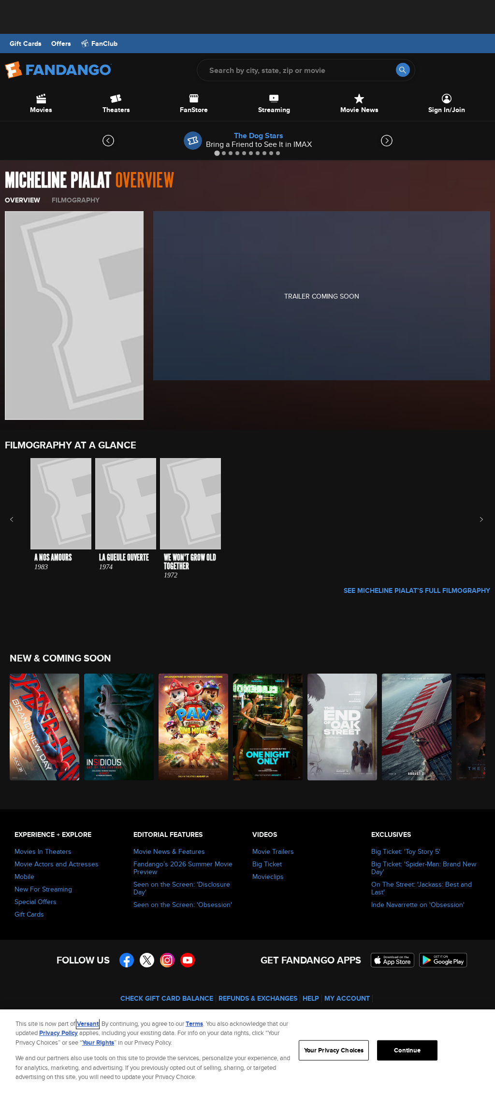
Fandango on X (147, 960)
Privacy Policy (58, 1032)
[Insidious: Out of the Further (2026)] (119, 727)
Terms (194, 1023)
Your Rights (98, 1042)
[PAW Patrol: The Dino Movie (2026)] (193, 727)
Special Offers (36, 901)
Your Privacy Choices (334, 1050)
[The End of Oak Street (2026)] (342, 727)
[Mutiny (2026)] (416, 727)
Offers (61, 43)
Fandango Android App (443, 960)
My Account (347, 998)
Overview (22, 200)
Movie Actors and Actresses (57, 864)
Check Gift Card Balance (166, 998)
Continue (407, 1050)
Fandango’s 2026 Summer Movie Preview (183, 868)
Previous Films (20, 519)
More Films (475, 519)
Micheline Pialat (58, 181)
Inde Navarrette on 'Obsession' (418, 904)
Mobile (24, 876)
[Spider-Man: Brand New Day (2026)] (44, 727)
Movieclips (268, 876)
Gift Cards (26, 43)
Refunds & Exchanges (257, 998)
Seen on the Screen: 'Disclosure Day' (181, 888)
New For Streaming (43, 889)
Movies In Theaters (43, 851)
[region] (247, 1051)
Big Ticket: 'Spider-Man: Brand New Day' (423, 868)
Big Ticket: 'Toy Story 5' (405, 851)
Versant (88, 1023)
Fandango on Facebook (126, 960)
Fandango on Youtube (187, 960)
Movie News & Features (169, 851)
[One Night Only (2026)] (268, 727)
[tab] (216, 153)
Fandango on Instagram (167, 960)
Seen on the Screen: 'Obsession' (182, 904)
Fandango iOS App (392, 960)
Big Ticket (267, 864)
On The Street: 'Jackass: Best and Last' (421, 888)
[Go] (403, 70)
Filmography (76, 200)
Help (311, 998)
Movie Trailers (273, 851)
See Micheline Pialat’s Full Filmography (417, 590)
